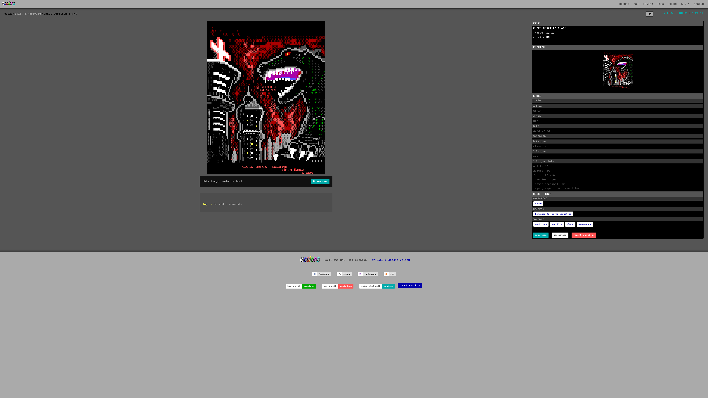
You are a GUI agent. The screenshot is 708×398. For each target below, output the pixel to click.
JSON (546, 37)
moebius (388, 286)
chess (570, 224)
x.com (346, 274)
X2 (553, 32)
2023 (18, 13)
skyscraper (585, 224)
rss (392, 274)
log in (208, 204)
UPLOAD (648, 4)
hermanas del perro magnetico (553, 214)
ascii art (541, 224)
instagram (370, 274)
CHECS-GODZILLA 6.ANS (549, 28)
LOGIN (685, 4)
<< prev (668, 13)
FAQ (636, 4)
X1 (548, 32)
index (683, 13)
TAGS (660, 4)
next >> (698, 13)
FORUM (673, 4)
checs (538, 204)
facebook (324, 274)
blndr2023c (33, 13)
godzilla (557, 224)
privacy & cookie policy (391, 260)
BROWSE (624, 4)
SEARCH (699, 4)
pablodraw (346, 286)
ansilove (309, 286)
